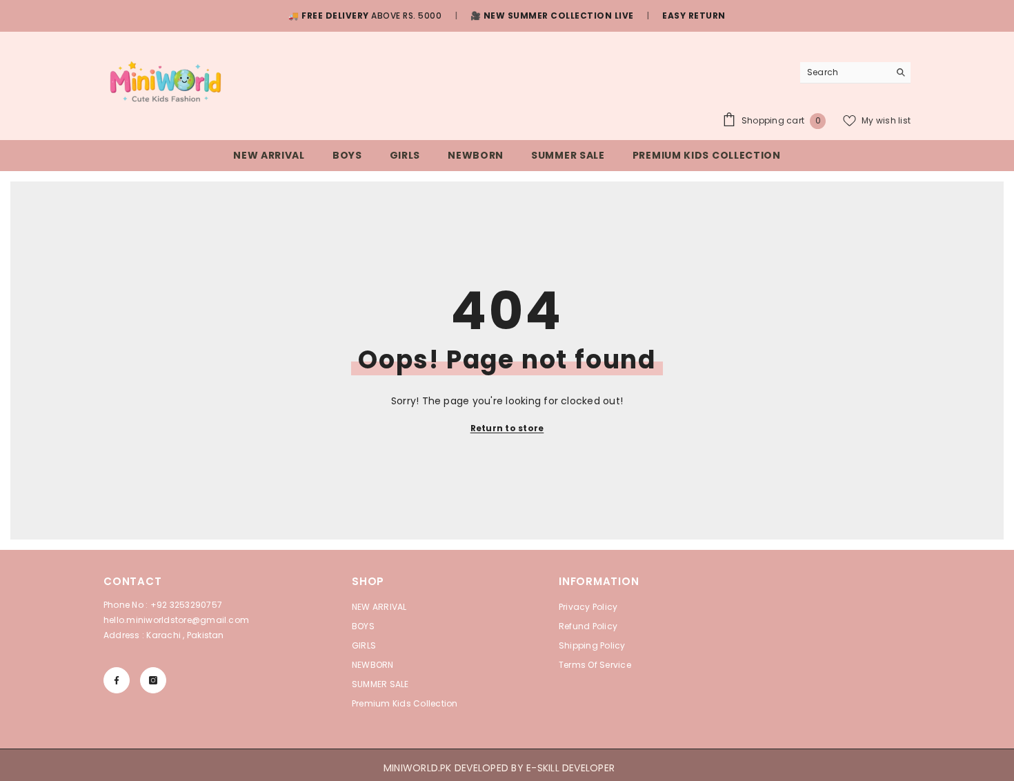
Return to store (507, 428)
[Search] (855, 72)
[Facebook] (116, 680)
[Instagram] (153, 680)
